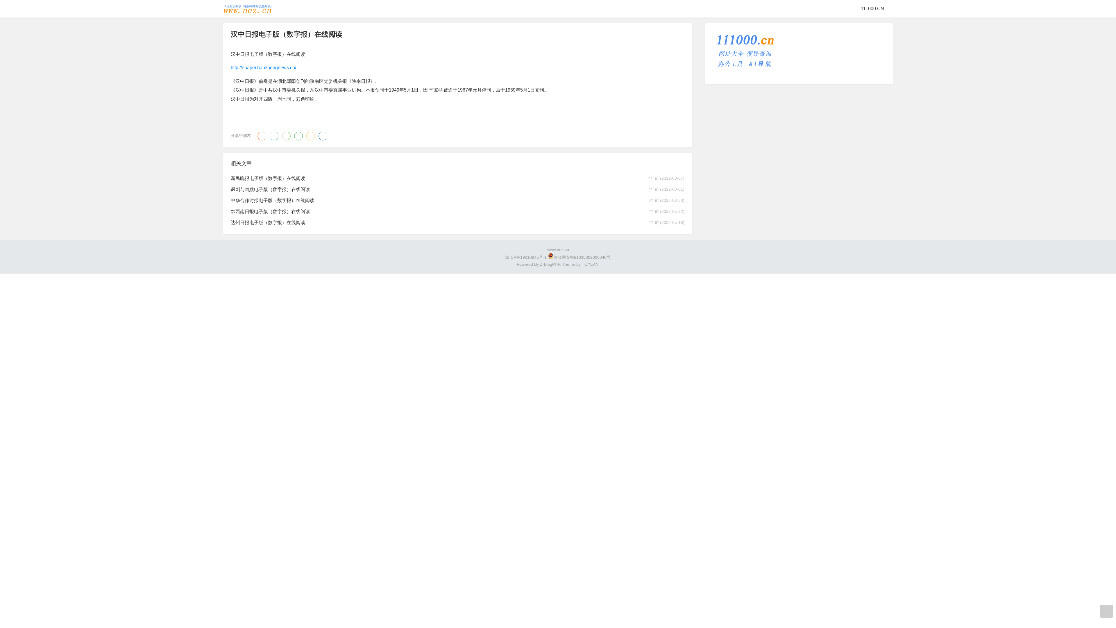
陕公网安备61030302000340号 (582, 257)
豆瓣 (298, 136)
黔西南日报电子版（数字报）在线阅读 (270, 211)
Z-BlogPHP (550, 264)
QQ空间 (310, 136)
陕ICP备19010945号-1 (526, 257)
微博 (261, 136)
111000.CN (872, 8)
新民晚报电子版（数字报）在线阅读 (268, 178)
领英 (323, 136)
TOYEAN (590, 264)
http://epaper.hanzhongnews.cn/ (263, 67)
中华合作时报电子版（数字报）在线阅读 (272, 200)
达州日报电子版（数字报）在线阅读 (268, 222)
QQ (274, 136)
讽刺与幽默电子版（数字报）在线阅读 (270, 189)
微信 (286, 136)
